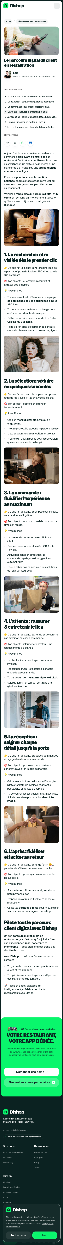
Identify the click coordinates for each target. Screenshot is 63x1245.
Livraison (7, 1157)
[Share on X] (15, 143)
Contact (7, 1182)
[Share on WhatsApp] (22, 143)
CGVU (6, 1197)
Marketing (8, 1162)
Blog (36, 1162)
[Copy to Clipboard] (7, 143)
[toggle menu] (57, 6)
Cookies (7, 1202)
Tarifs (37, 1167)
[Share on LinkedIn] (30, 143)
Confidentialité (10, 1192)
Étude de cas (40, 1152)
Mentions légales (11, 1187)
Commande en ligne (13, 1152)
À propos (38, 1157)
